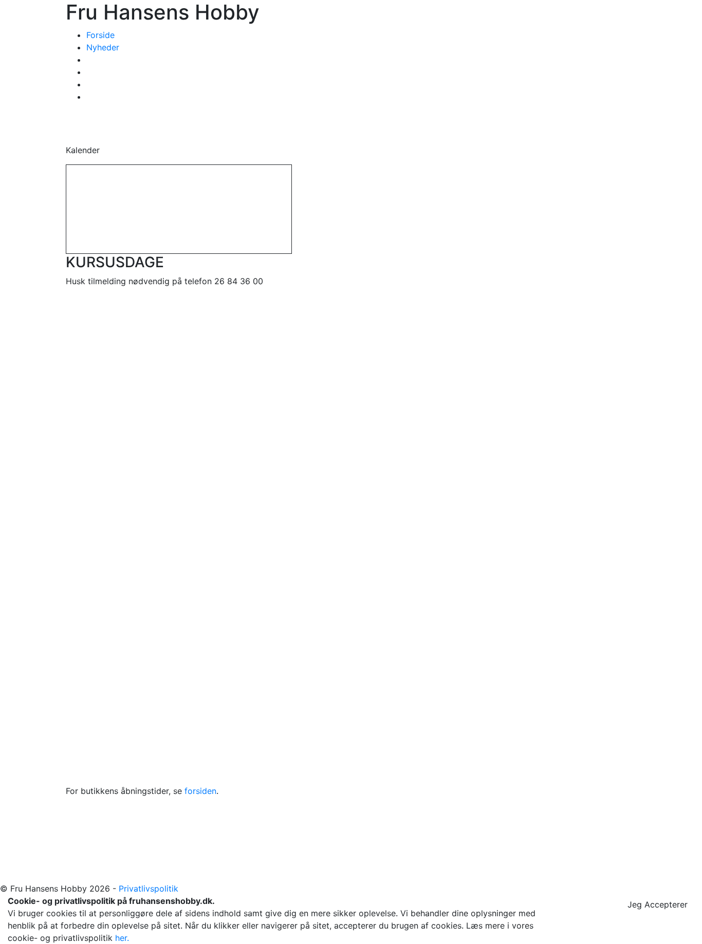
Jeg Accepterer (657, 904)
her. (122, 938)
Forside (100, 35)
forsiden (200, 791)
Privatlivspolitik (148, 888)
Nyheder (102, 47)
